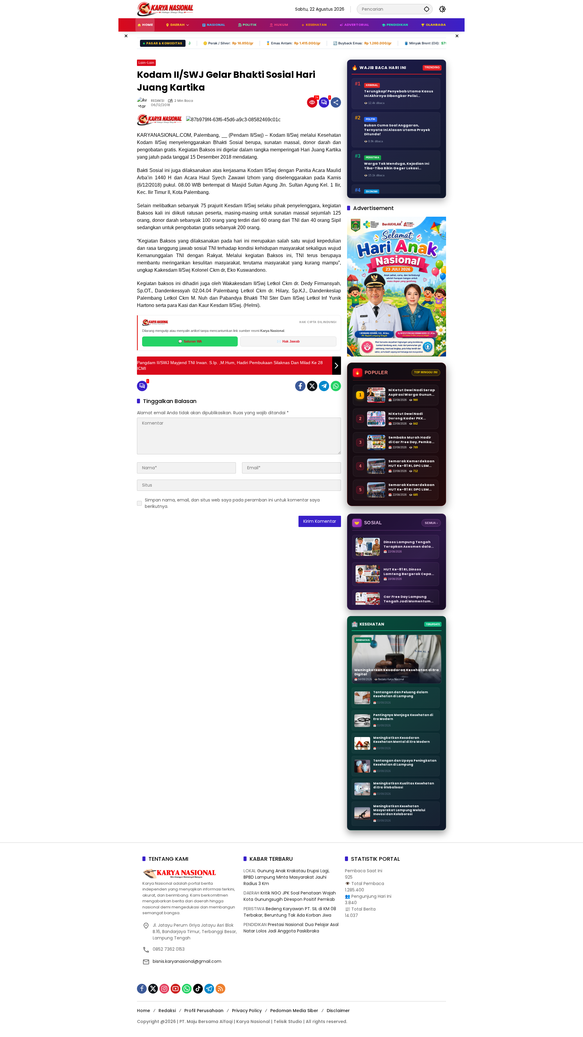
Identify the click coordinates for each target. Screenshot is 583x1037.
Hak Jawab (288, 341)
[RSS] (220, 989)
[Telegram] (324, 386)
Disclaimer (338, 1011)
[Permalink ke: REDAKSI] (144, 102)
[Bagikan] (336, 102)
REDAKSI (157, 100)
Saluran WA (190, 341)
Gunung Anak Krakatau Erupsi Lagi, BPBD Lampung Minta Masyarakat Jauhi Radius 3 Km (286, 877)
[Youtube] (175, 989)
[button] (427, 9)
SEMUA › (431, 523)
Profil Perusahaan (203, 1011)
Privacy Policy (247, 1011)
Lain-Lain (146, 62)
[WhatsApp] (336, 386)
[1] (324, 102)
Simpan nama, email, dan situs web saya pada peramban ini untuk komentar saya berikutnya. (232, 503)
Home (143, 1011)
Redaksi (167, 1011)
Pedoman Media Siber (294, 1011)
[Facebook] (300, 386)
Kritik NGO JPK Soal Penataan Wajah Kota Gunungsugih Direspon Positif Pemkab (290, 896)
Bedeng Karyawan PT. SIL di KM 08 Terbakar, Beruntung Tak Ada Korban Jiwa (290, 912)
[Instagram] (164, 989)
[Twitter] (312, 386)
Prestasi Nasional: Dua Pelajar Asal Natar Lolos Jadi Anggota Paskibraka (291, 928)
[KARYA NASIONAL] (165, 9)
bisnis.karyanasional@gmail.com (187, 961)
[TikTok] (198, 989)
